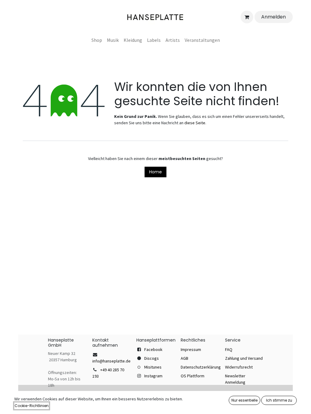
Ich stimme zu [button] (279, 400)
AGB (184, 358)
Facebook (153, 349)
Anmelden (273, 16)
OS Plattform (192, 376)
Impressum (191, 349)
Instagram (153, 376)
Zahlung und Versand (244, 358)
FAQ (228, 349)
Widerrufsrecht (239, 367)
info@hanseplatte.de (111, 361)
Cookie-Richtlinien (32, 405)
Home (155, 172)
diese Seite (194, 122)
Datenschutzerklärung (201, 367)
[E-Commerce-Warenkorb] (247, 17)
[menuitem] (96, 40)
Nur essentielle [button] (244, 400)
